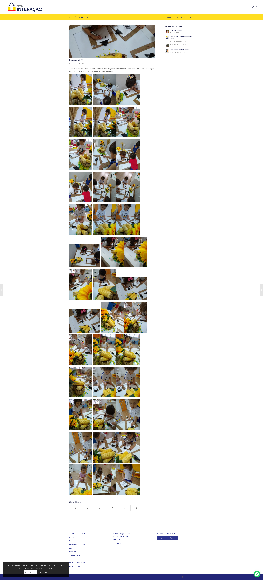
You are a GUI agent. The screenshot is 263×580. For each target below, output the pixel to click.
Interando (72, 541)
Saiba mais (43, 572)
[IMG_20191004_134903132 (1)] (112, 41)
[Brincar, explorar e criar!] (261, 290)
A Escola (72, 537)
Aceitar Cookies (30, 572)
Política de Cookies (75, 566)
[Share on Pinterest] (112, 508)
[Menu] (241, 7)
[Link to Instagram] (253, 7)
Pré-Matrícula (73, 552)
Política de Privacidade (77, 562)
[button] (257, 574)
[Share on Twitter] (88, 508)
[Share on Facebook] (75, 508)
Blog (71, 548)
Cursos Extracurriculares (77, 544)
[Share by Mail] (149, 508)
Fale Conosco (74, 559)
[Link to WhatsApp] (256, 7)
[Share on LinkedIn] (124, 508)
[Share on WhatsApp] (100, 508)
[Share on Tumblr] (137, 508)
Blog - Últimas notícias (78, 17)
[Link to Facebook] (250, 7)
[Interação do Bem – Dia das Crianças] (1, 290)
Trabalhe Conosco (75, 555)
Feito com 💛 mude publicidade (185, 577)
